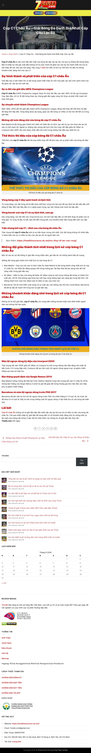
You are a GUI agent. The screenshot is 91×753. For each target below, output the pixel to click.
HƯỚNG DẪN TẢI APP (11, 693)
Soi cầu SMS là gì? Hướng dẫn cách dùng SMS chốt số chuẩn (34, 537)
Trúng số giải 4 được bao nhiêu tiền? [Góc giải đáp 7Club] (32, 508)
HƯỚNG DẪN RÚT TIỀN (12, 688)
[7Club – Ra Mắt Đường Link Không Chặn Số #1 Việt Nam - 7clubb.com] (45, 5)
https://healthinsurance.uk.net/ (25, 723)
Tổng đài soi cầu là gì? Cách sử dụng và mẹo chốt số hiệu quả (34, 479)
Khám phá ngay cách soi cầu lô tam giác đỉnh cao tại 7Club (33, 530)
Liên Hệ (5, 653)
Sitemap (5, 658)
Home (4, 54)
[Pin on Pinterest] (51, 429)
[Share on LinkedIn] (55, 429)
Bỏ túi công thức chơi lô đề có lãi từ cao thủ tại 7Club (31, 486)
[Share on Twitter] (43, 429)
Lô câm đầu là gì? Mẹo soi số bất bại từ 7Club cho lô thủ (32, 493)
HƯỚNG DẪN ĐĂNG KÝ (12, 677)
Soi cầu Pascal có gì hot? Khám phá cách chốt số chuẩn (31, 523)
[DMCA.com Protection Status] (9, 624)
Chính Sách (6, 643)
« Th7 (4, 583)
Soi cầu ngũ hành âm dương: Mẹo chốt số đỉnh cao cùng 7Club (34, 501)
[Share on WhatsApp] (35, 429)
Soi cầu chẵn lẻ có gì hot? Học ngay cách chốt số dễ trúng (33, 515)
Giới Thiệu (6, 638)
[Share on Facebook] (39, 429)
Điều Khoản (7, 648)
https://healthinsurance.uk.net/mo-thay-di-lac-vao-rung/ (47, 240)
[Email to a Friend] (47, 429)
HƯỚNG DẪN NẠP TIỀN (12, 683)
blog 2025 (13, 54)
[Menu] (3, 5)
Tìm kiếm (5, 456)
